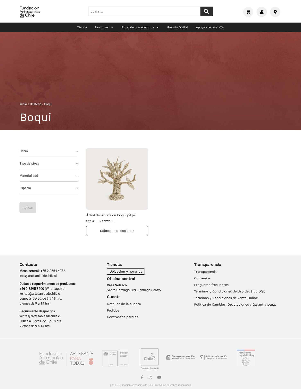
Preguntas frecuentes (211, 285)
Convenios (202, 278)
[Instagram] (150, 377)
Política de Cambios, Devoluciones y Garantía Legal (235, 304)
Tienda (82, 27)
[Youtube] (159, 377)
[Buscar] (206, 11)
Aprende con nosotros (138, 27)
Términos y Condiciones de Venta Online (226, 298)
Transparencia (205, 272)
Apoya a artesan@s (210, 27)
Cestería (35, 104)
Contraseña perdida (122, 317)
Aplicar (28, 207)
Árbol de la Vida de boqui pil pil (111, 215)
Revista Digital (177, 27)
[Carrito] (248, 12)
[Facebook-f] (142, 377)
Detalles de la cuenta (124, 304)
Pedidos (113, 310)
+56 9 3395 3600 (31, 289)
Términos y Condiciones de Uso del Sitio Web (229, 291)
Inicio (23, 104)
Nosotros (102, 27)
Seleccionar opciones (117, 231)
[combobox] (144, 11)
